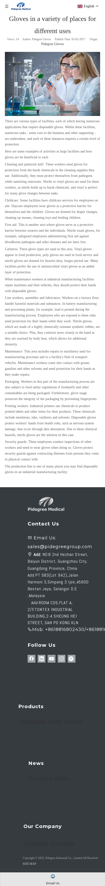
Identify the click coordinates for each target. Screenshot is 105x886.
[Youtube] (51, 659)
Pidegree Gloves (52, 44)
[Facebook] (31, 659)
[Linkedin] (41, 659)
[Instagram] (61, 659)
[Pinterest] (71, 659)
